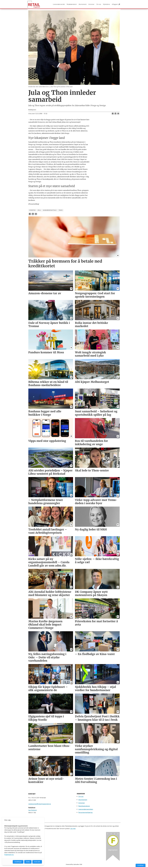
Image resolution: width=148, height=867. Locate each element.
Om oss (98, 4)
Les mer (73, 828)
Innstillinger (140, 865)
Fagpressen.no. (9, 854)
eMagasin (115, 4)
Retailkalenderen (72, 4)
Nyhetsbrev (106, 4)
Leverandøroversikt (59, 4)
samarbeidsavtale (50, 210)
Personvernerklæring (85, 812)
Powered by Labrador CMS (74, 864)
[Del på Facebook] (112, 113)
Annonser (91, 4)
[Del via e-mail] (118, 113)
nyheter (32, 210)
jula (39, 210)
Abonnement (83, 4)
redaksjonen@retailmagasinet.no (39, 804)
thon (61, 210)
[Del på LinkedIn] (115, 113)
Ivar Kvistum (32, 810)
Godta (28, 861)
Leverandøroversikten (85, 809)
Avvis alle (37, 861)
